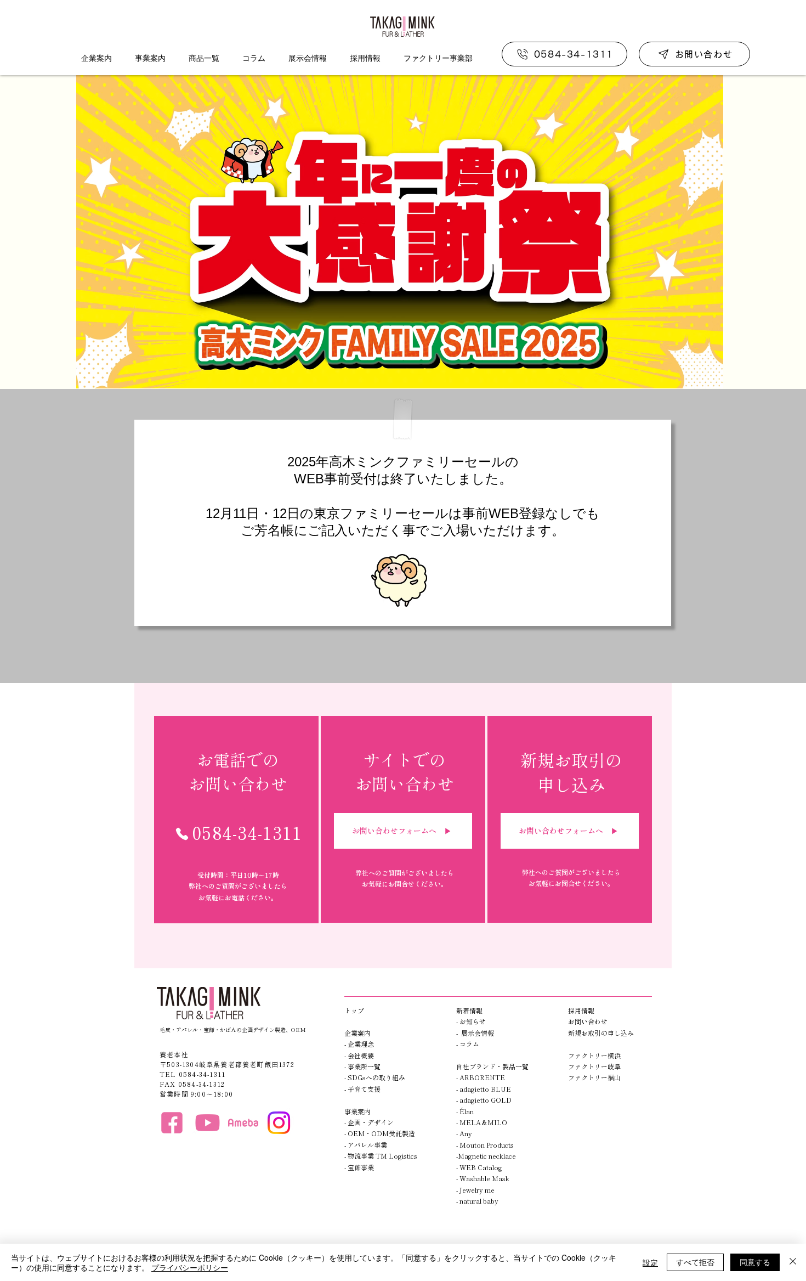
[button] (96, 58)
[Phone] (182, 834)
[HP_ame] (243, 1123)
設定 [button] (650, 1262)
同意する (755, 1261)
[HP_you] (207, 1123)
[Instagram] (279, 1123)
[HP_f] (172, 1123)
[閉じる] (792, 1262)
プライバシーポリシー (189, 1267)
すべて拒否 (695, 1261)
